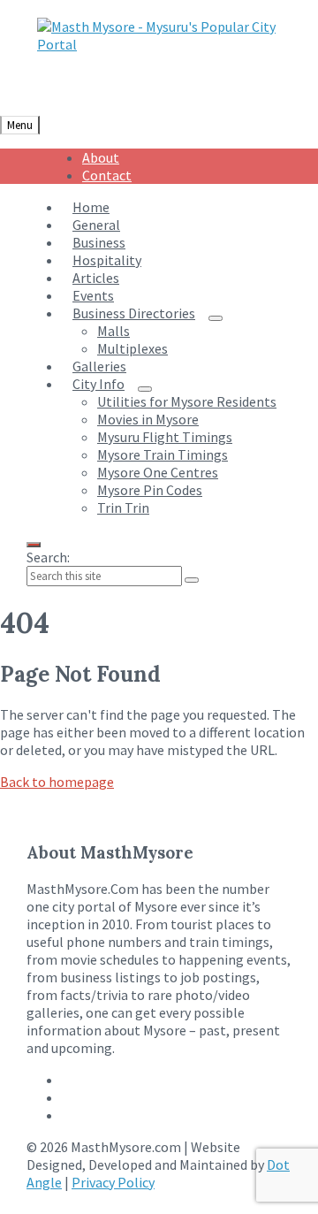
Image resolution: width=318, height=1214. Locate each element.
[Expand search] (33, 544)
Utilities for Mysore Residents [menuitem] (186, 401)
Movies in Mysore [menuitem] (148, 419)
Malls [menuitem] (113, 331)
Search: (48, 557)
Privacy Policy (113, 1182)
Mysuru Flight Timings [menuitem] (164, 437)
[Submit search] (192, 580)
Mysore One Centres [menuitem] (157, 472)
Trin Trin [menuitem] (123, 507)
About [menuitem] (100, 157)
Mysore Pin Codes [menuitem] (149, 490)
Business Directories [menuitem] (133, 313)
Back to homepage (57, 781)
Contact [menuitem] (107, 175)
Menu (20, 125)
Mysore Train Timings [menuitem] (162, 454)
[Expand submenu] (215, 318)
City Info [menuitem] (98, 384)
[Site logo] (164, 44)
